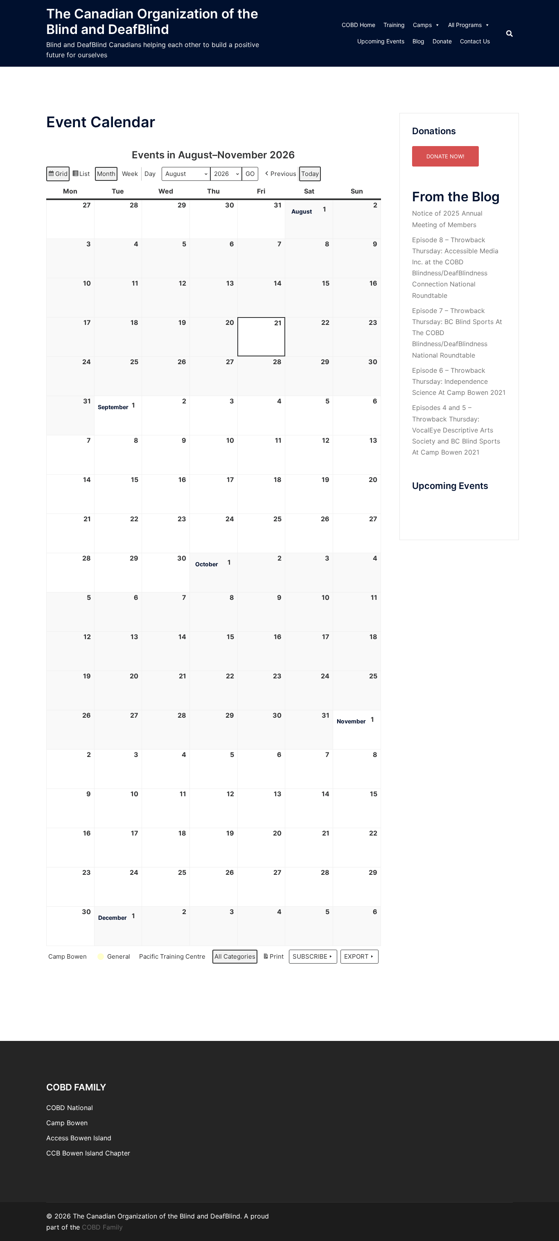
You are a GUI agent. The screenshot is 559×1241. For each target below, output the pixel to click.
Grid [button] (58, 175)
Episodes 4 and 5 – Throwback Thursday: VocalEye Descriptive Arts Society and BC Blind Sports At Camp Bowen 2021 (456, 429)
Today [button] (310, 174)
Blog (418, 41)
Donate (442, 41)
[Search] (509, 33)
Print (273, 958)
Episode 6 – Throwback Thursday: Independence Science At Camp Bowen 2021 (458, 381)
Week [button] (130, 174)
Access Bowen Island (78, 1138)
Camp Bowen (67, 1123)
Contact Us (475, 41)
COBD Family (102, 1227)
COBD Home (358, 24)
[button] (69, 957)
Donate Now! (445, 156)
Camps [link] (422, 24)
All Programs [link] (465, 24)
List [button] (81, 175)
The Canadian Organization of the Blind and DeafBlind (152, 21)
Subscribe (310, 956)
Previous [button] (283, 174)
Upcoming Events (380, 41)
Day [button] (150, 174)
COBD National (69, 1108)
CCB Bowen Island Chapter (88, 1153)
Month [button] (106, 174)
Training (394, 24)
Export (356, 956)
